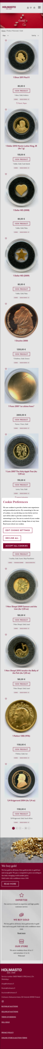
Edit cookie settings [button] (18, 530)
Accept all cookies (17, 546)
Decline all (12, 538)
